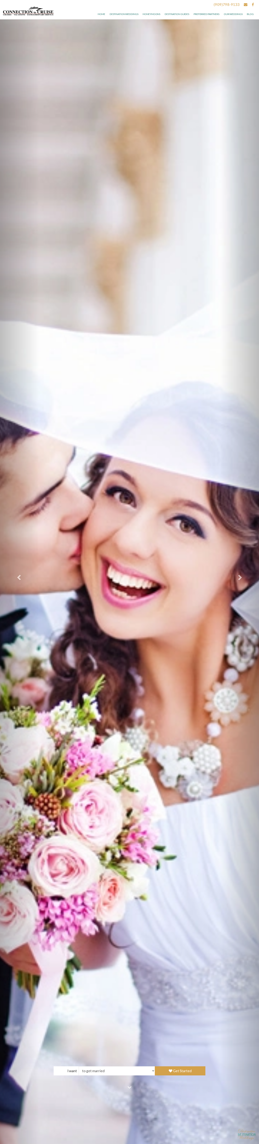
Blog (250, 14)
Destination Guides (177, 14)
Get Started (182, 1071)
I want (72, 1071)
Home (101, 14)
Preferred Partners (206, 14)
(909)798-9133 (226, 4)
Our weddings (233, 14)
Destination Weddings (124, 14)
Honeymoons (151, 14)
